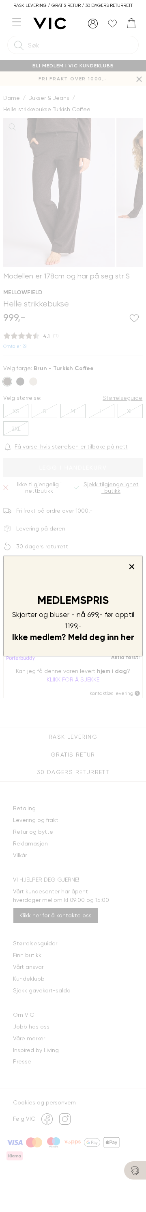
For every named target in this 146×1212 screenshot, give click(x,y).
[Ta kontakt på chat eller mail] (135, 1170)
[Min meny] (93, 23)
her (127, 637)
